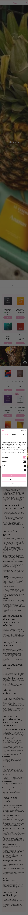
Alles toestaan (14, 475)
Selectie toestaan (14, 479)
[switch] (24, 461)
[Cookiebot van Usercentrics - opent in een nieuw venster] (20, 430)
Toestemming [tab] (5, 434)
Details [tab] (14, 434)
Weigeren (14, 483)
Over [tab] (23, 434)
